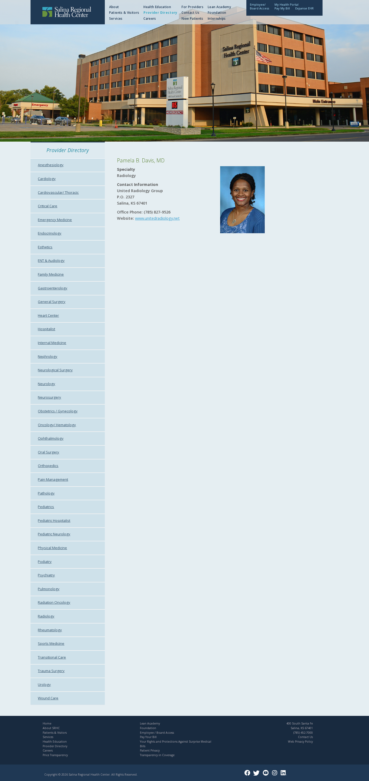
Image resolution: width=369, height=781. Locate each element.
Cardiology (47, 178)
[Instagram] (276, 774)
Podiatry (45, 561)
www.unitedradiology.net (157, 218)
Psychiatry (46, 575)
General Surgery (51, 301)
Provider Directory (160, 12)
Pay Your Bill (148, 737)
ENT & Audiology (51, 260)
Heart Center (48, 315)
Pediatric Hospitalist (54, 520)
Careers (149, 18)
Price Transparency (55, 755)
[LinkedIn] (284, 774)
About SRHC (51, 728)
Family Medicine (51, 274)
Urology (44, 684)
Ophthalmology (50, 438)
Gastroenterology (52, 288)
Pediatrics (46, 506)
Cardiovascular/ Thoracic (58, 192)
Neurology (46, 383)
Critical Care (47, 205)
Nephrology (47, 356)
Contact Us (190, 12)
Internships (217, 18)
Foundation (217, 12)
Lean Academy (219, 7)
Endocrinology (49, 233)
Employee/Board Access (259, 6)
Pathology (46, 493)
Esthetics (45, 247)
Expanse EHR (304, 8)
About (114, 7)
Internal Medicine (52, 342)
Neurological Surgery (55, 370)
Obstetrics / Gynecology (58, 411)
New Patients (192, 18)
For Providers (192, 7)
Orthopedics (48, 465)
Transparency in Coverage (157, 755)
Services (116, 18)
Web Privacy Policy (300, 741)
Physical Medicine (52, 547)
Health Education (157, 7)
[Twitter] (257, 774)
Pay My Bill (282, 8)
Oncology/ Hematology (57, 424)
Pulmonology (48, 588)
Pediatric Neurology (54, 534)
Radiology (46, 616)
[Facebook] (248, 774)
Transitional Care (52, 657)
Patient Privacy (150, 750)
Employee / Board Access (157, 733)
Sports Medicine (51, 643)
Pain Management (53, 479)
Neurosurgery (49, 397)
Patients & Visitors (124, 12)
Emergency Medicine (55, 219)
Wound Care (48, 698)
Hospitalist (46, 328)
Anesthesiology (50, 164)
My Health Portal (286, 4)
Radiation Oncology (54, 602)
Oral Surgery (48, 452)
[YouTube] (267, 774)
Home (47, 723)
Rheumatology (50, 630)
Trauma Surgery (51, 670)
